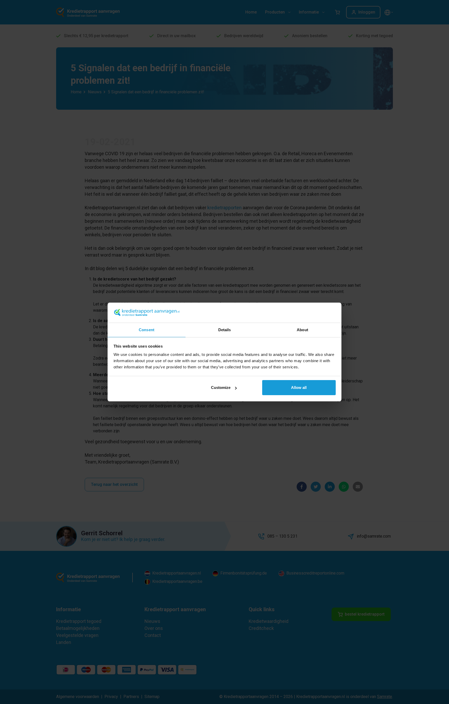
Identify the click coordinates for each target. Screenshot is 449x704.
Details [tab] (224, 330)
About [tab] (302, 330)
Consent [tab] (146, 330)
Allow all (299, 387)
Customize (220, 387)
